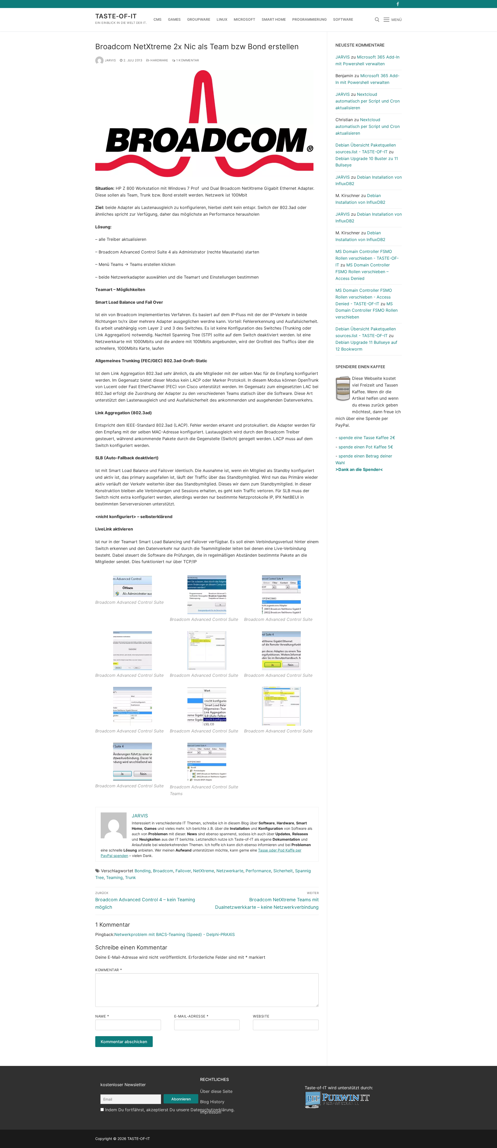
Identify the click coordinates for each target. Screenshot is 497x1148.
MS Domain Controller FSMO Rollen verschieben (366, 310)
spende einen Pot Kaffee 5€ (366, 446)
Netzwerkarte (229, 870)
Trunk (130, 877)
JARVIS (110, 60)
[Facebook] (398, 4)
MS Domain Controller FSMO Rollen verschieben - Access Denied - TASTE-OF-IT (363, 297)
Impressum (210, 1112)
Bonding (143, 870)
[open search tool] (377, 19)
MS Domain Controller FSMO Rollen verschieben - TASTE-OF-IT (367, 258)
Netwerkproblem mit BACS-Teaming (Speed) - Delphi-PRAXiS (174, 934)
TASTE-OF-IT (116, 16)
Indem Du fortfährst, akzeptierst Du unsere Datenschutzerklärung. (170, 1109)
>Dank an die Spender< (359, 469)
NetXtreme (203, 870)
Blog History (212, 1101)
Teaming (114, 877)
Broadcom (163, 870)
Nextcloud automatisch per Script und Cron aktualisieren (367, 101)
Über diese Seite (216, 1091)
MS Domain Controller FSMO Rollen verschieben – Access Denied (362, 271)
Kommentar (108, 970)
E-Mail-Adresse (191, 1016)
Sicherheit (283, 870)
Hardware (159, 60)
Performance (258, 870)
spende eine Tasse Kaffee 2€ (367, 437)
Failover (183, 870)
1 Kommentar (187, 60)
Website (261, 1016)
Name (102, 1016)
